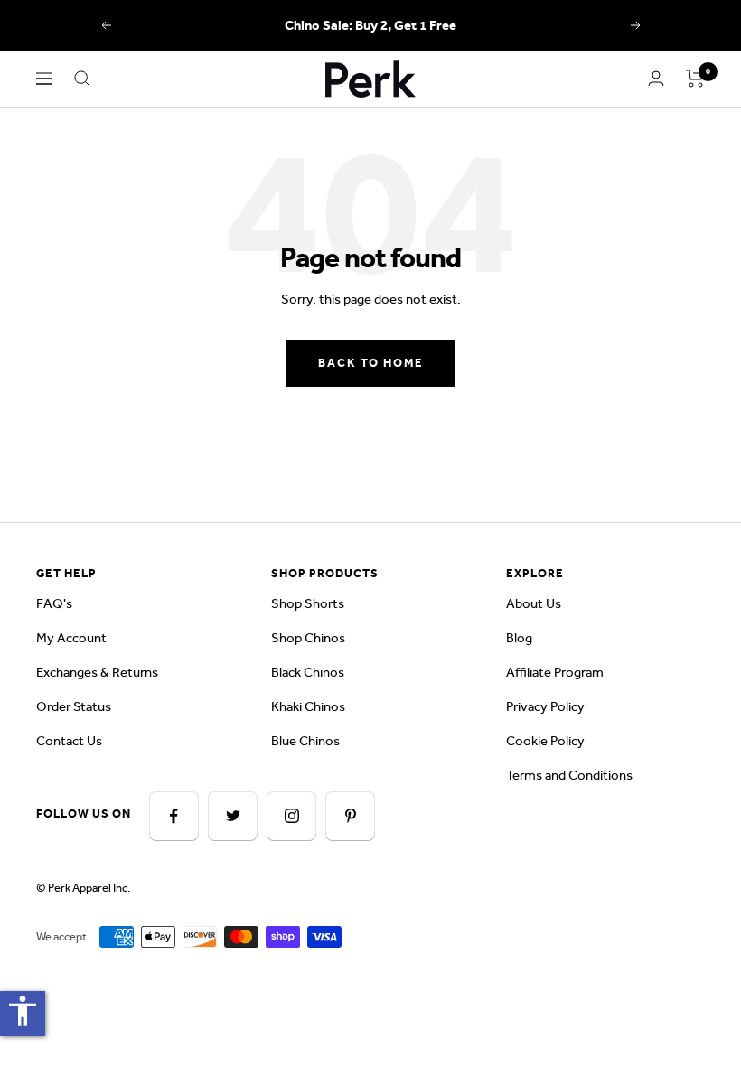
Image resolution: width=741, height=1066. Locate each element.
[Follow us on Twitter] (233, 816)
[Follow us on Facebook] (174, 816)
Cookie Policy (545, 741)
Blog (519, 638)
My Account (71, 638)
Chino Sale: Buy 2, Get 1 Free (370, 25)
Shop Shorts (307, 603)
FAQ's (54, 603)
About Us (533, 603)
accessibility (23, 1011)
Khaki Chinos (308, 706)
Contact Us (69, 741)
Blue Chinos (305, 741)
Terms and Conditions (569, 775)
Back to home (371, 362)
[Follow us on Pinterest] (350, 816)
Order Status (73, 706)
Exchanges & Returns (97, 672)
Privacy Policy (545, 706)
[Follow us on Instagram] (291, 816)
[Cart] (695, 79)
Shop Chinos (308, 638)
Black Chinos (307, 672)
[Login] (656, 78)
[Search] (82, 78)
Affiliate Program (555, 672)
